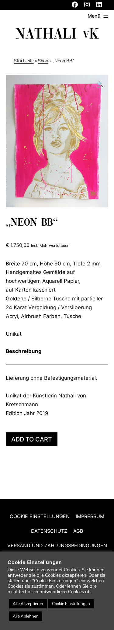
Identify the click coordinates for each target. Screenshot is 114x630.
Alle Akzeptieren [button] (28, 603)
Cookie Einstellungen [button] (71, 603)
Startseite (24, 61)
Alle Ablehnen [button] (26, 616)
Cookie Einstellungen (40, 516)
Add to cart (31, 439)
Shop (43, 61)
